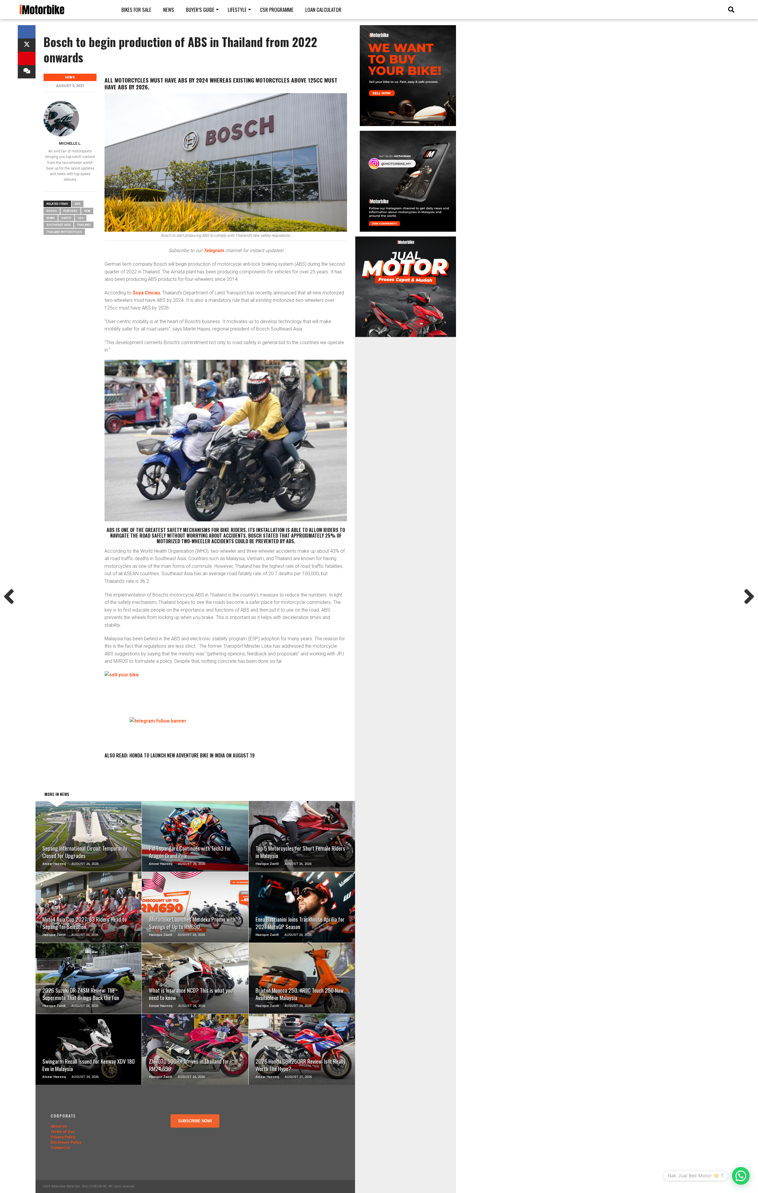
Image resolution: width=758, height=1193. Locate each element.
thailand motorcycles (64, 231)
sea (80, 218)
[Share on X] (27, 45)
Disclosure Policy (66, 1142)
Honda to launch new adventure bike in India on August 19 (192, 755)
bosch (51, 210)
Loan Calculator (323, 9)
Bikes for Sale (136, 9)
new (87, 210)
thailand (84, 224)
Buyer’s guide (200, 9)
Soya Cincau (146, 293)
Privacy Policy (63, 1137)
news (50, 218)
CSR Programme (276, 9)
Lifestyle (237, 9)
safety (66, 218)
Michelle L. (70, 143)
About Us (59, 1126)
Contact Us (60, 1147)
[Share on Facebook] (27, 31)
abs (78, 203)
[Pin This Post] (27, 58)
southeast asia (58, 224)
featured (70, 210)
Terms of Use (63, 1131)
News (168, 9)
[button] (741, 1176)
